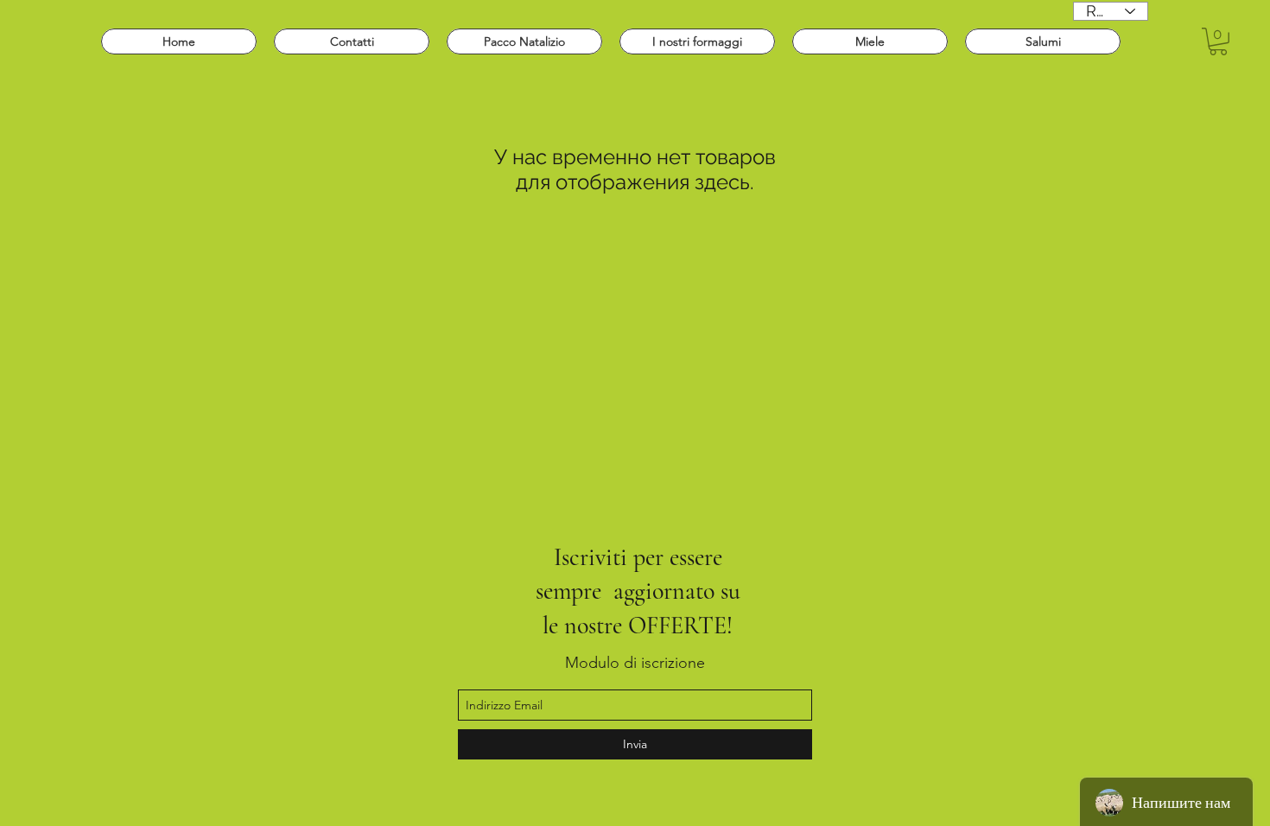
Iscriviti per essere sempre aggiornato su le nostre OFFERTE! (638, 591)
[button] (1218, 41)
